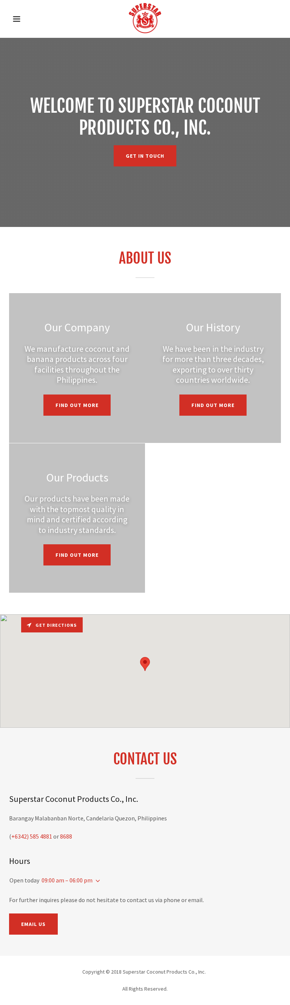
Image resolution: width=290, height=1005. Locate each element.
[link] (145, 31)
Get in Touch (145, 155)
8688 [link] (66, 836)
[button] (21, 18)
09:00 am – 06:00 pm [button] (67, 880)
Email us (33, 924)
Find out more (77, 405)
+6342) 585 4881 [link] (31, 836)
